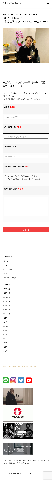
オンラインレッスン (31, 460)
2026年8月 (6, 289)
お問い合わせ (25, 463)
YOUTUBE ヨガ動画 (9, 278)
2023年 (5, 326)
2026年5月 (6, 301)
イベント (6, 265)
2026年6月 (6, 297)
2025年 (5, 318)
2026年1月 (6, 314)
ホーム (4, 460)
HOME (4, 366)
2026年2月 (6, 310)
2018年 (5, 347)
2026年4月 (6, 305)
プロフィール (11, 460)
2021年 (5, 335)
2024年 (5, 322)
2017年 (5, 351)
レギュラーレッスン (43, 460)
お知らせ (6, 261)
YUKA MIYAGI (13, 3)
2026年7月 (6, 293)
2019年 (5, 343)
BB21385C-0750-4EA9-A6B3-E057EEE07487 (22, 366)
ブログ (5, 273)
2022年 (5, 330)
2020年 (5, 339)
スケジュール (7, 269)
